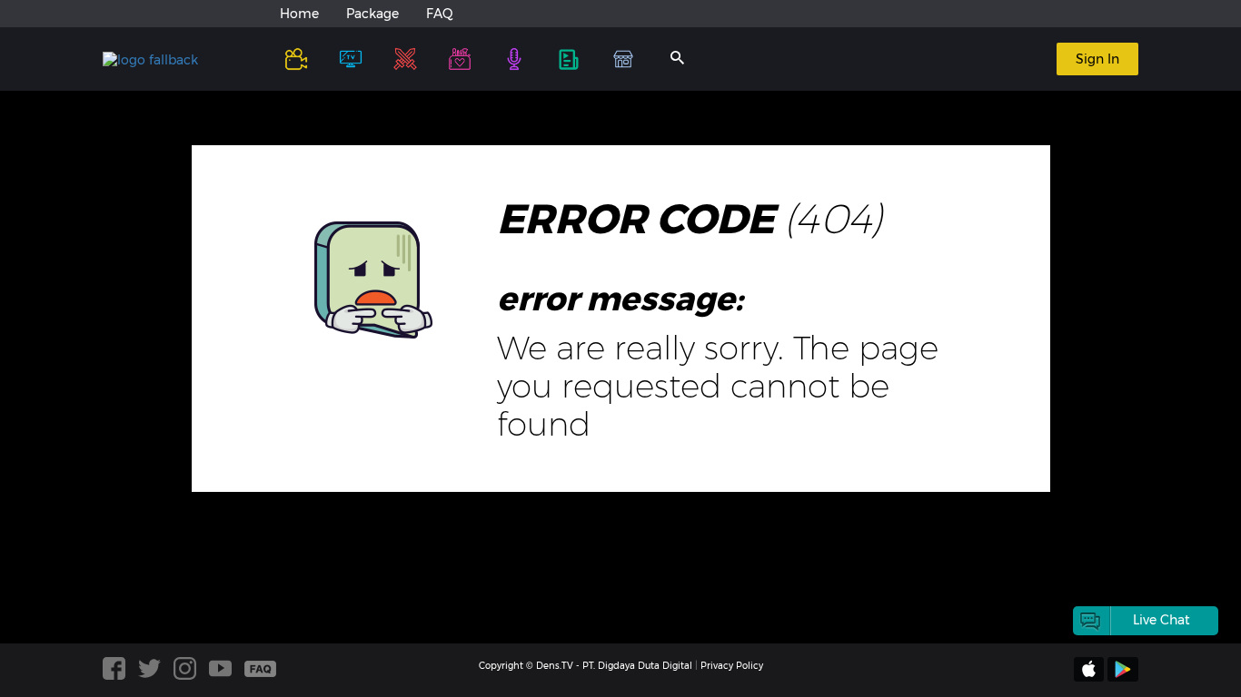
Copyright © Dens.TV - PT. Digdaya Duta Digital (585, 666)
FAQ (439, 13)
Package (372, 13)
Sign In (1097, 59)
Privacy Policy (731, 666)
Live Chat (1161, 620)
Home (299, 13)
